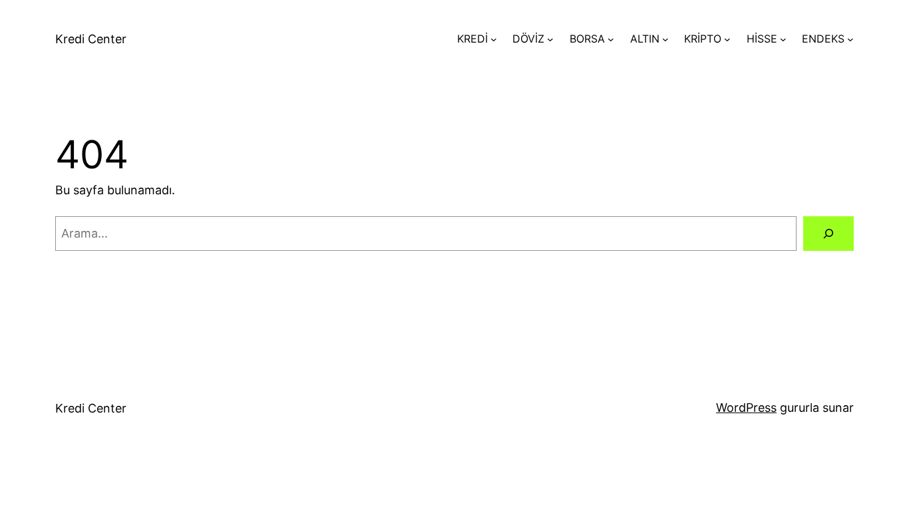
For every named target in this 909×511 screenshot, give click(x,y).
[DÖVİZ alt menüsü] (550, 39)
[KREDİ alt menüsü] (493, 39)
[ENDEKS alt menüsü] (850, 39)
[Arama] (828, 233)
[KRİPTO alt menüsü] (727, 39)
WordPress (746, 408)
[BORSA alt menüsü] (611, 39)
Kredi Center (90, 39)
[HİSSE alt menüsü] (783, 39)
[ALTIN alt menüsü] (665, 39)
